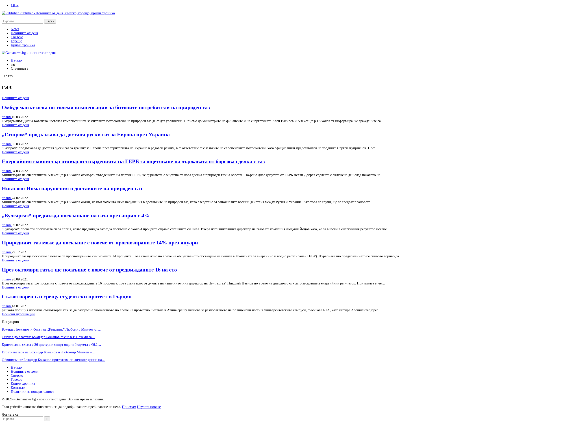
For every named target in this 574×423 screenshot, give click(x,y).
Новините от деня (24, 33)
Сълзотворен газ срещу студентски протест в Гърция (67, 296)
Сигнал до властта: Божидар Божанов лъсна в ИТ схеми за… (48, 337)
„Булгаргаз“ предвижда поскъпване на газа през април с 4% (76, 215)
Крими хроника (23, 45)
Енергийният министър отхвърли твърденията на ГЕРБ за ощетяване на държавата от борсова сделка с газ (133, 161)
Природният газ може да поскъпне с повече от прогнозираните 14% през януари (100, 243)
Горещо (16, 41)
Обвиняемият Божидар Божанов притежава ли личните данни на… (53, 360)
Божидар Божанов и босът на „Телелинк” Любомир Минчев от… (51, 329)
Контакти (18, 387)
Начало (16, 367)
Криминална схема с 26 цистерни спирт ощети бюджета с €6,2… (51, 344)
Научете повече (149, 407)
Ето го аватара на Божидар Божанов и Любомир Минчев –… (48, 352)
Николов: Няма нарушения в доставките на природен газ (72, 188)
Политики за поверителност (32, 391)
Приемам (129, 407)
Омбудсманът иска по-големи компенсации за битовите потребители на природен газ (106, 107)
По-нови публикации (18, 314)
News (15, 29)
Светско (17, 37)
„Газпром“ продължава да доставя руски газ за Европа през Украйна (86, 134)
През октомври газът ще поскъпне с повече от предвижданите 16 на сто (89, 270)
